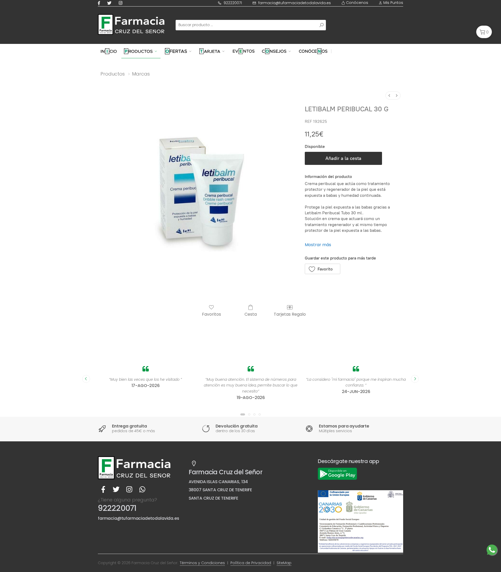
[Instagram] (121, 3)
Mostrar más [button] (318, 245)
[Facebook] (100, 3)
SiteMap (284, 562)
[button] (484, 32)
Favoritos (211, 314)
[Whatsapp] (142, 489)
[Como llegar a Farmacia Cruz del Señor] (194, 463)
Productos (112, 74)
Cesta (250, 314)
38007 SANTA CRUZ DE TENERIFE (220, 490)
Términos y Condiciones (202, 562)
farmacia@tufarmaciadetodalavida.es (294, 2)
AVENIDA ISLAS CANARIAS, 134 (218, 482)
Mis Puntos (392, 2)
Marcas (141, 74)
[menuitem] (389, 95)
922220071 (233, 2)
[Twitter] (110, 3)
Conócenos (356, 2)
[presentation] (86, 379)
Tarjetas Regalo (290, 314)
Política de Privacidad (250, 562)
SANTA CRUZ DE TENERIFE (213, 498)
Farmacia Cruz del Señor (225, 472)
